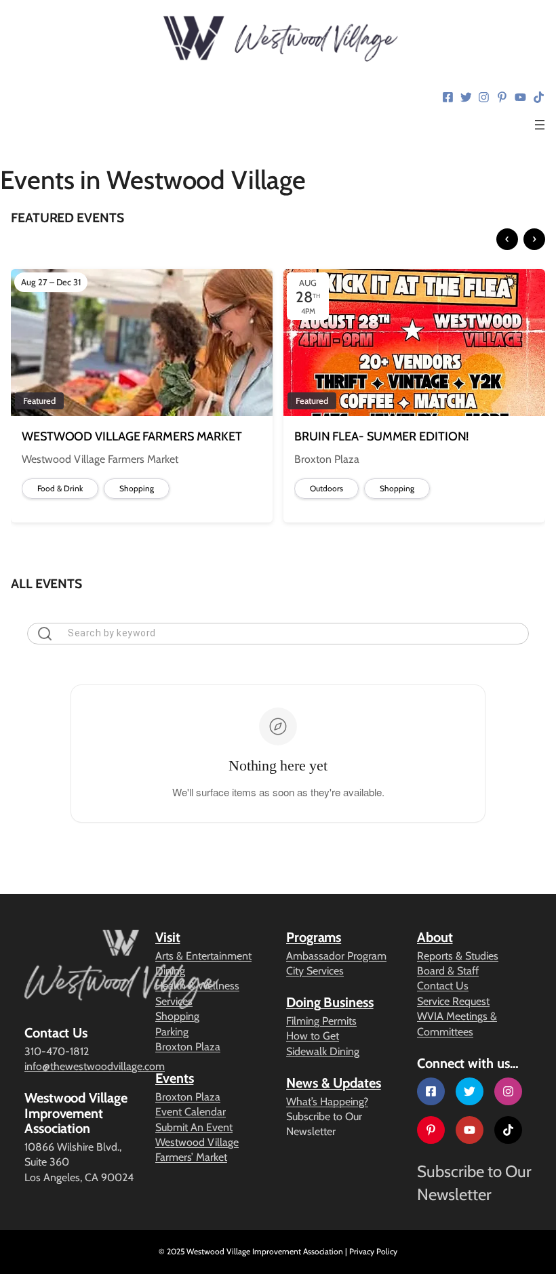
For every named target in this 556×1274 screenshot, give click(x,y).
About (435, 937)
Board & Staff (448, 970)
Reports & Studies (457, 955)
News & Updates (333, 1083)
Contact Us (443, 985)
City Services (315, 970)
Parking (171, 1031)
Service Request (453, 1001)
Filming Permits (321, 1020)
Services (174, 1001)
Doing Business (330, 1002)
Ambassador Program (336, 955)
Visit (167, 937)
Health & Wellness (197, 985)
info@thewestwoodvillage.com (94, 1066)
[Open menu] (540, 125)
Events (174, 1078)
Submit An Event (194, 1127)
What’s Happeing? (327, 1101)
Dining (170, 970)
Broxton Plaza (187, 1046)
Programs (313, 937)
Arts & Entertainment (203, 955)
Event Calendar (190, 1111)
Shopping (177, 1016)
